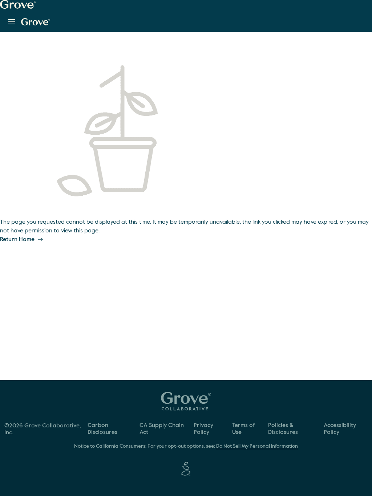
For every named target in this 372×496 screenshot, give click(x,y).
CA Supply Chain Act (162, 429)
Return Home (18, 240)
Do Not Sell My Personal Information (257, 446)
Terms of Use (243, 429)
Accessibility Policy (340, 429)
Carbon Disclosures (102, 429)
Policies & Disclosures (283, 429)
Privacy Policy (203, 429)
